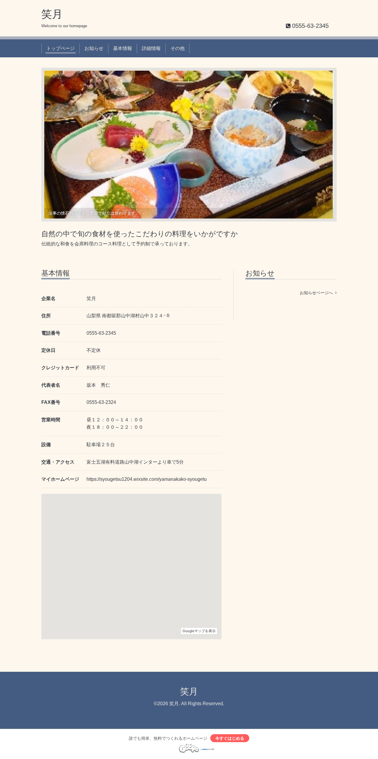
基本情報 (122, 48)
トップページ (60, 48)
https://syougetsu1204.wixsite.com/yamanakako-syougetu (147, 479)
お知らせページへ (317, 292)
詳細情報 (151, 48)
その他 (177, 48)
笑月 (52, 14)
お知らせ (93, 48)
